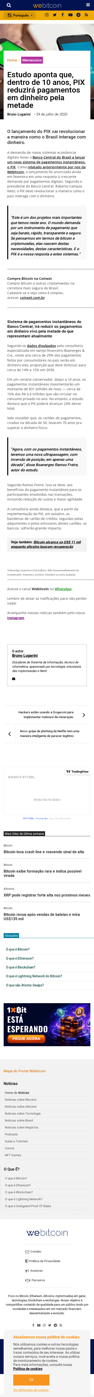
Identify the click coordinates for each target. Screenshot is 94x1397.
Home (12, 60)
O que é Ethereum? (20, 958)
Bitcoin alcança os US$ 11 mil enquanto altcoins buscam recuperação (46, 544)
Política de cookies (27, 1369)
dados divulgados (41, 345)
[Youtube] (70, 15)
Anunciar (36, 1270)
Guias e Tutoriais (16, 1141)
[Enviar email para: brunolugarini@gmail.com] (13, 678)
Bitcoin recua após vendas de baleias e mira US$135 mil (42, 917)
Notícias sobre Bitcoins (20, 1099)
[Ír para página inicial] (47, 5)
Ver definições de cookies (31, 1390)
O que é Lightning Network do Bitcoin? (34, 976)
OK (31, 1379)
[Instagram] (46, 15)
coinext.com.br (32, 297)
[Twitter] (54, 15)
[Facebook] (62, 15)
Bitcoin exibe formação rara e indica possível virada (42, 873)
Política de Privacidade (44, 1261)
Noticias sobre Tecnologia (22, 1113)
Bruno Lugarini (25, 656)
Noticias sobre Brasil (19, 1120)
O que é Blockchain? (20, 967)
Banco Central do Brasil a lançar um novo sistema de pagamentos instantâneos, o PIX (46, 162)
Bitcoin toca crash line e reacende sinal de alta (44, 852)
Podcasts (11, 1134)
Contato (35, 1251)
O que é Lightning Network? (23, 1199)
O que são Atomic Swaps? (25, 985)
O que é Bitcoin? (18, 949)
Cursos (9, 1148)
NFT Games (13, 1155)
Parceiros (38, 1280)
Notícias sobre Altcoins (21, 1106)
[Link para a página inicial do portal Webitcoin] (47, 1232)
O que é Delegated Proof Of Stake (28, 1206)
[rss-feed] (86, 15)
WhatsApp (63, 589)
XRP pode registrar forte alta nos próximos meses (47, 895)
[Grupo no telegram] (78, 15)
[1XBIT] (47, 1024)
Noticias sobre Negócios (21, 1127)
